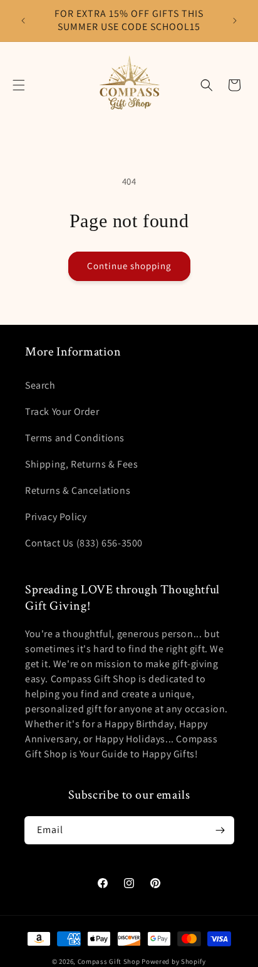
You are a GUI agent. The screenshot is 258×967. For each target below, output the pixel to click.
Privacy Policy (55, 516)
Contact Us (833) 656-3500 (84, 543)
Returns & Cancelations (77, 490)
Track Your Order (62, 411)
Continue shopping (129, 266)
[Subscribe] (220, 830)
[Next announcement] (235, 20)
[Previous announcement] (23, 20)
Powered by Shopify (174, 961)
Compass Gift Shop (109, 961)
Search (40, 385)
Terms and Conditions (75, 437)
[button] (19, 85)
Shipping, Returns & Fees (81, 464)
